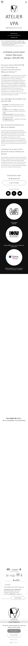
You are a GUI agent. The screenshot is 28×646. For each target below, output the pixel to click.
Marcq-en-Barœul (11, 78)
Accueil (2, 41)
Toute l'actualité (17, 598)
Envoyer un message (14, 183)
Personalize (14, 639)
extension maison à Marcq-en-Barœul (16, 163)
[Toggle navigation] (26, 2)
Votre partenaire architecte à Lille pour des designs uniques (14, 41)
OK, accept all (14, 630)
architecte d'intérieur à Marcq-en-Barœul (16, 135)
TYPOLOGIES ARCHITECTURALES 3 (14, 587)
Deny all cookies (14, 635)
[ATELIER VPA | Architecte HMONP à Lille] (2, 2)
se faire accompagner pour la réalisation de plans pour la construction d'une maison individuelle (12, 91)
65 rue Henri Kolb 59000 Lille (14, 35)
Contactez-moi (14, 37)
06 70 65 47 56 (14, 33)
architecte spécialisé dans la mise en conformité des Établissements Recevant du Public (14, 143)
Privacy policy (14, 642)
